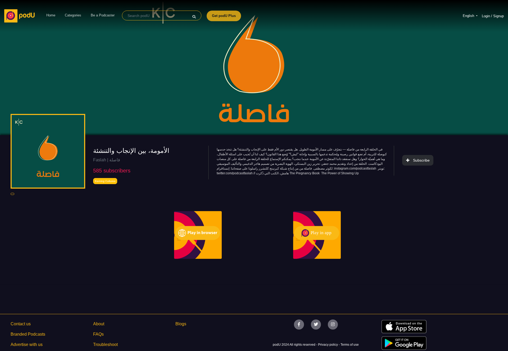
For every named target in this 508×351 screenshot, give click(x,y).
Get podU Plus (224, 16)
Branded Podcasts (28, 334)
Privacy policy (328, 344)
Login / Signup (493, 16)
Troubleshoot (105, 344)
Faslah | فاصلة (106, 160)
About (98, 324)
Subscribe (421, 160)
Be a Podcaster (103, 15)
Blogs (180, 324)
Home (50, 15)
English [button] (469, 16)
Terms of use (350, 344)
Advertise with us (27, 344)
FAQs (98, 334)
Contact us (21, 324)
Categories (73, 15)
